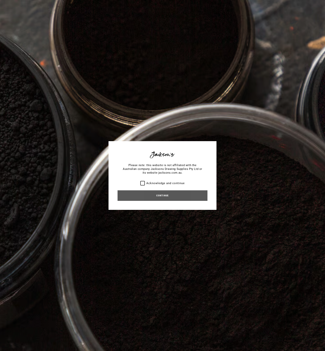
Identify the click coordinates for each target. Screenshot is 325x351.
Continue (162, 195)
